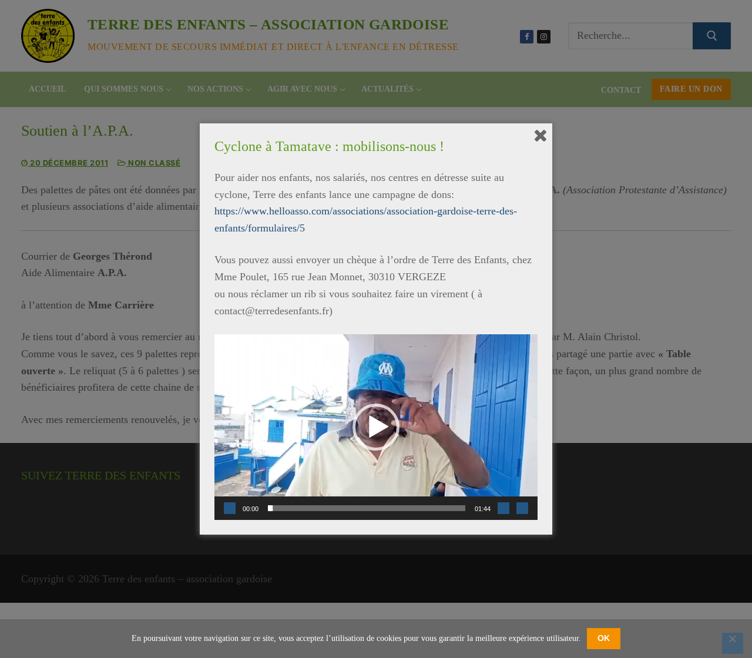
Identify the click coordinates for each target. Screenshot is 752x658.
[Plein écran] (522, 508)
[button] (376, 427)
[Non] (732, 643)
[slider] (366, 508)
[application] (376, 427)
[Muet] (503, 508)
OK (603, 638)
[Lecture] (230, 508)
